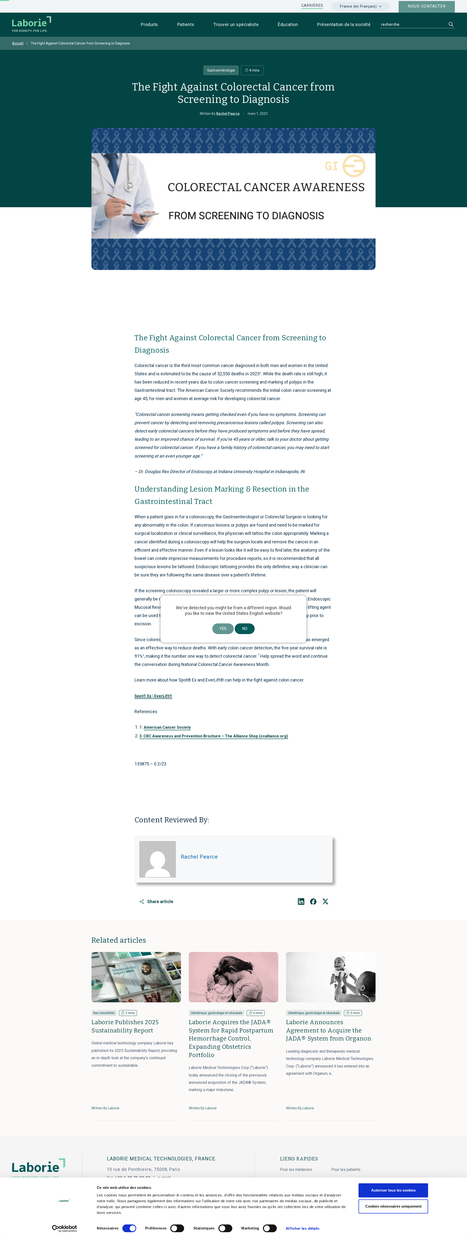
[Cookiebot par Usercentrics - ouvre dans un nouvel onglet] (64, 1228)
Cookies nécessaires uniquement (393, 1206)
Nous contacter (427, 6)
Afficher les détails (302, 1228)
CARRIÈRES (312, 5)
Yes (223, 628)
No (244, 628)
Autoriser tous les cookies (393, 1190)
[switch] (177, 1228)
